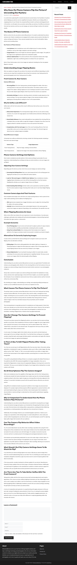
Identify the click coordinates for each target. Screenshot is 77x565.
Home (54, 1)
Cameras (60, 1)
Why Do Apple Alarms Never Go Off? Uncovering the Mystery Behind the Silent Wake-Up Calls (62, 24)
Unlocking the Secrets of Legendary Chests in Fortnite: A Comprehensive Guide (63, 35)
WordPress (49, 562)
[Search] (69, 7)
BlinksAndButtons (37, 562)
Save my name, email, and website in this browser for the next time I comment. (24, 533)
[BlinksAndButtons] (7, 2)
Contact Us (42, 551)
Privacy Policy (43, 554)
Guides (72, 1)
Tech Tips (66, 1)
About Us (42, 548)
